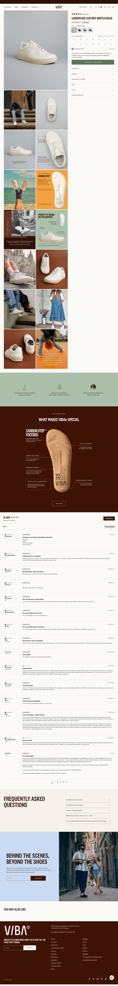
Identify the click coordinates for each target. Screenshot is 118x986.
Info (91, 7)
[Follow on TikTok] (106, 979)
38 (93, 39)
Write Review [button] (109, 518)
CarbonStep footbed (57, 948)
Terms (84, 945)
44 (86, 44)
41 (111, 39)
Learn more (59, 503)
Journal (53, 951)
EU (99, 36)
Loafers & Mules (56, 966)
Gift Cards (54, 945)
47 (105, 44)
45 (93, 44)
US (101, 36)
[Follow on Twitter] (93, 979)
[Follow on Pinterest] (102, 979)
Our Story (54, 942)
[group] (13, 517)
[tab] (110, 526)
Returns (85, 951)
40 (105, 39)
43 (80, 44)
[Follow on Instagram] (98, 979)
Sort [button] (4, 526)
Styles (16, 7)
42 (74, 44)
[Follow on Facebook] (89, 979)
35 (74, 39)
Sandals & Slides (56, 963)
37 (86, 39)
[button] (52, 782)
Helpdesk (85, 954)
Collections (34, 7)
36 (80, 39)
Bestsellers (54, 960)
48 (111, 44)
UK (104, 36)
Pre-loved (54, 954)
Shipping (85, 939)
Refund (85, 948)
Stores (53, 939)
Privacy (85, 942)
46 (99, 44)
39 (99, 39)
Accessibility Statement (90, 960)
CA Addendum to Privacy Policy (92, 957)
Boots (53, 969)
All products (7, 7)
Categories (24, 7)
